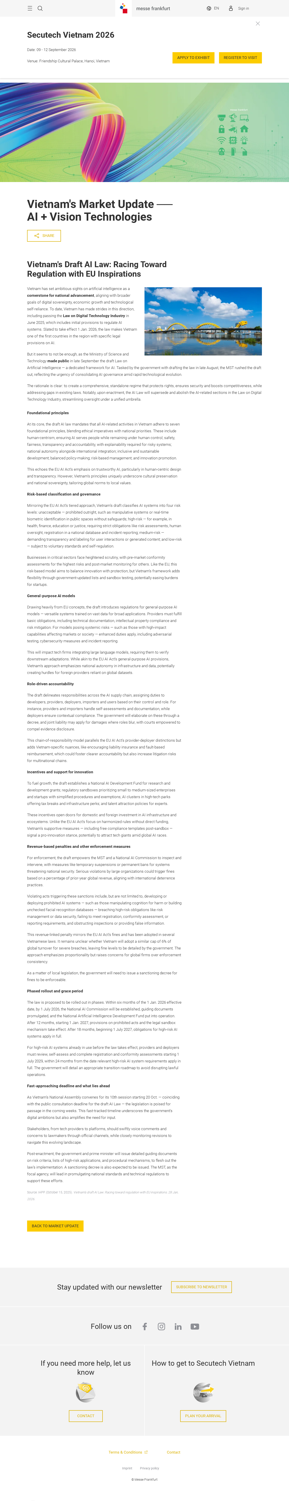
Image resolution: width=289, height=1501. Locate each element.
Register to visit (240, 58)
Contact (85, 1416)
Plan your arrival (203, 1416)
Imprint (127, 1468)
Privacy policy (149, 1468)
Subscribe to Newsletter (201, 1287)
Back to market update (55, 1226)
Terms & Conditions (126, 1452)
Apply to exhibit (193, 58)
